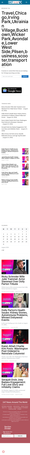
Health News (5, 306)
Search (25, 76)
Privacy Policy (24, 406)
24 (3, 241)
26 (11, 241)
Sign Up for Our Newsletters (7, 432)
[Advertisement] (15, 205)
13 (14, 236)
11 (7, 236)
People (3, 273)
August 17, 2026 (5, 160)
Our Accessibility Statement (21, 407)
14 (18, 236)
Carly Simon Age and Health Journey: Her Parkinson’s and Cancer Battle (10, 174)
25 (7, 241)
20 (15, 239)
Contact (10, 407)
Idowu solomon (5, 360)
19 (11, 239)
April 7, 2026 (4, 184)
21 (18, 239)
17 (3, 239)
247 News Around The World (8, 291)
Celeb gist (4, 376)
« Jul (3, 250)
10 (3, 236)
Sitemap (19, 409)
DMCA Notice (16, 406)
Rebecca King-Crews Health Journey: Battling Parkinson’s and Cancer (10, 181)
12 (11, 236)
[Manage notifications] (3, 451)
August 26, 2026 (5, 154)
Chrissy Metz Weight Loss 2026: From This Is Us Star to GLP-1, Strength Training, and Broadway (10, 166)
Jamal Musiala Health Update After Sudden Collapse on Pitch (10, 157)
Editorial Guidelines (7, 406)
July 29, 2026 (4, 176)
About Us (4, 407)
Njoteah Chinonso (5, 327)
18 (7, 239)
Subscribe (20, 435)
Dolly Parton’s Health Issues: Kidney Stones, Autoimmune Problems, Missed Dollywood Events (14, 115)
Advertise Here (12, 409)
